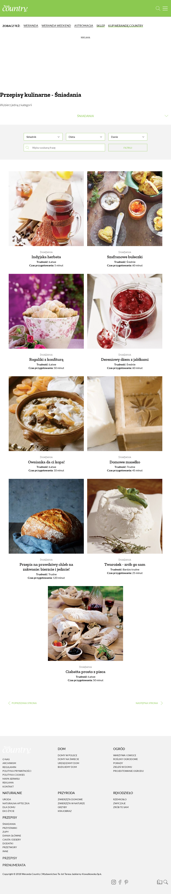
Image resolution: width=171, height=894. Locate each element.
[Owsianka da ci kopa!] (46, 413)
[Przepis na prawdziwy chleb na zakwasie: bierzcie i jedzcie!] (46, 516)
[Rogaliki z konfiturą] (46, 311)
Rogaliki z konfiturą (46, 359)
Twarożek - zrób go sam (124, 564)
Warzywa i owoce (124, 755)
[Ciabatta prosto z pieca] (85, 623)
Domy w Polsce (67, 755)
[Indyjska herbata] (46, 208)
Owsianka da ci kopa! (46, 462)
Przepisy (10, 858)
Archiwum (9, 763)
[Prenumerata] (159, 881)
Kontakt (8, 786)
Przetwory (10, 847)
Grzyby (62, 807)
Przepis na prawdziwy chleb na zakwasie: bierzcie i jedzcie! (46, 567)
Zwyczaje (119, 803)
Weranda (31, 25)
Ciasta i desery (12, 839)
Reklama (8, 782)
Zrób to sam (121, 807)
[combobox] (43, 135)
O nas (6, 759)
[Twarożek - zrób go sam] (124, 516)
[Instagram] (113, 882)
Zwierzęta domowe (70, 799)
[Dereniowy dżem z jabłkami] (124, 311)
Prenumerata (14, 865)
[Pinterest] (126, 882)
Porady (118, 763)
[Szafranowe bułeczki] (124, 208)
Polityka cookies (14, 774)
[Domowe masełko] (124, 413)
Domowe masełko (125, 462)
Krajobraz (65, 811)
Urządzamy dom (68, 763)
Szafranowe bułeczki (125, 256)
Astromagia (83, 25)
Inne (5, 851)
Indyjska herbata (46, 256)
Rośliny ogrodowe (125, 759)
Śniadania (46, 252)
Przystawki (10, 827)
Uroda (7, 799)
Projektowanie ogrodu (128, 770)
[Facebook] (120, 882)
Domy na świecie (68, 759)
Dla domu (9, 807)
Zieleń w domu (122, 766)
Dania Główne (12, 835)
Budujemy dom (67, 766)
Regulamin (9, 767)
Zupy (6, 831)
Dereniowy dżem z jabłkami (125, 359)
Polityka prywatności (17, 770)
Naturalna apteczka (16, 803)
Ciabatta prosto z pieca (85, 671)
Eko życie (8, 811)
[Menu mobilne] (165, 8)
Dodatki (8, 843)
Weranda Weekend (56, 25)
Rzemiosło (120, 799)
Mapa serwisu (11, 778)
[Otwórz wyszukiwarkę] (158, 8)
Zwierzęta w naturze (71, 803)
